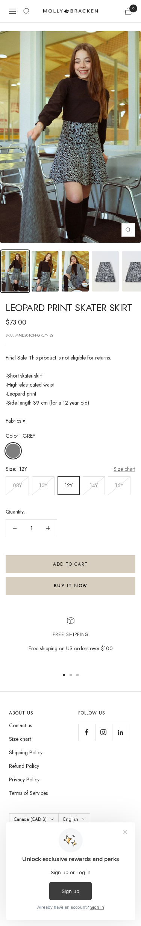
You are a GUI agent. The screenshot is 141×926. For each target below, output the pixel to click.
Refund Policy (24, 766)
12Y (69, 485)
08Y (17, 485)
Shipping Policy (25, 752)
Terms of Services (28, 793)
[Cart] (128, 11)
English (70, 819)
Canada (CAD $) (30, 819)
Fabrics (15, 420)
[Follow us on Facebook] (86, 732)
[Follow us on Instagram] (103, 732)
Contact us (20, 725)
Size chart (124, 469)
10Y (43, 485)
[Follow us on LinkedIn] (120, 732)
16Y (119, 485)
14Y (94, 485)
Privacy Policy (24, 779)
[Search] (26, 11)
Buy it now (71, 586)
